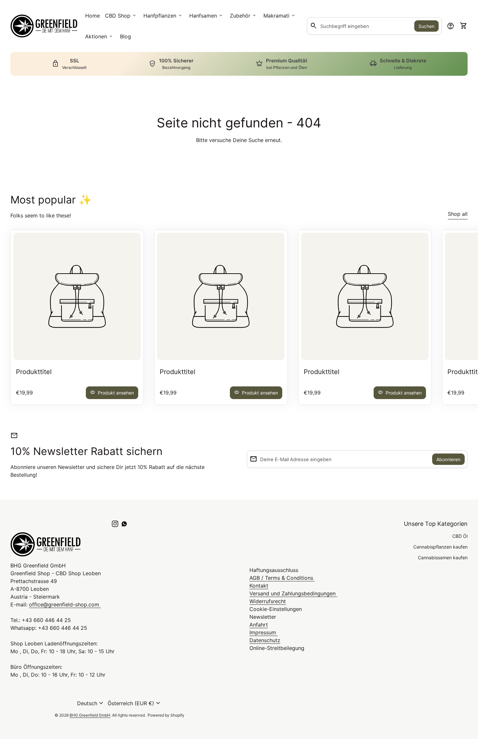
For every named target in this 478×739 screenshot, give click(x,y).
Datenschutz (264, 640)
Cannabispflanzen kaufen (440, 547)
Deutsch (91, 703)
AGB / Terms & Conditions (282, 578)
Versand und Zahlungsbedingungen (293, 593)
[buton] (91, 703)
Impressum (263, 632)
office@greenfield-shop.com (65, 604)
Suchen (426, 26)
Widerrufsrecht (267, 601)
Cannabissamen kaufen (443, 557)
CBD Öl (460, 536)
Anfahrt (258, 624)
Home (92, 15)
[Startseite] (43, 25)
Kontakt (258, 585)
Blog (125, 36)
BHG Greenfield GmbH (90, 715)
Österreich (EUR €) (135, 703)
